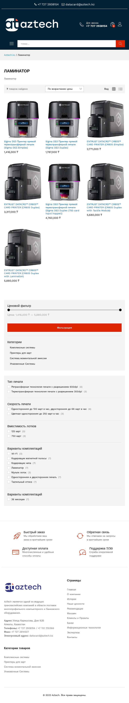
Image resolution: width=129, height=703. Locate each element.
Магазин (71, 613)
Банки (70, 623)
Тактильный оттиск (21, 481)
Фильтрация (64, 327)
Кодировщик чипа (21, 463)
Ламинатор (17, 467)
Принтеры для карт (20, 353)
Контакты (72, 637)
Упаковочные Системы (22, 363)
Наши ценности (75, 603)
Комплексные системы (22, 347)
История (71, 599)
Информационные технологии (84, 627)
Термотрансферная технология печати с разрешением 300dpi (46, 391)
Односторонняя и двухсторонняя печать (34, 477)
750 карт (16, 436)
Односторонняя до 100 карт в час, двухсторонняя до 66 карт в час (49, 409)
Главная (71, 589)
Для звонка (92, 22)
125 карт (15, 431)
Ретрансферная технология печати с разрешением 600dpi (44, 386)
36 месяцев (18, 499)
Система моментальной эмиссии (28, 358)
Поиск (120, 43)
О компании (73, 594)
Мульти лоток (18, 472)
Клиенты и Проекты (78, 618)
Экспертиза (73, 632)
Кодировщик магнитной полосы (29, 458)
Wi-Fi (14, 453)
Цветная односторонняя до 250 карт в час (35, 413)
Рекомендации (75, 608)
